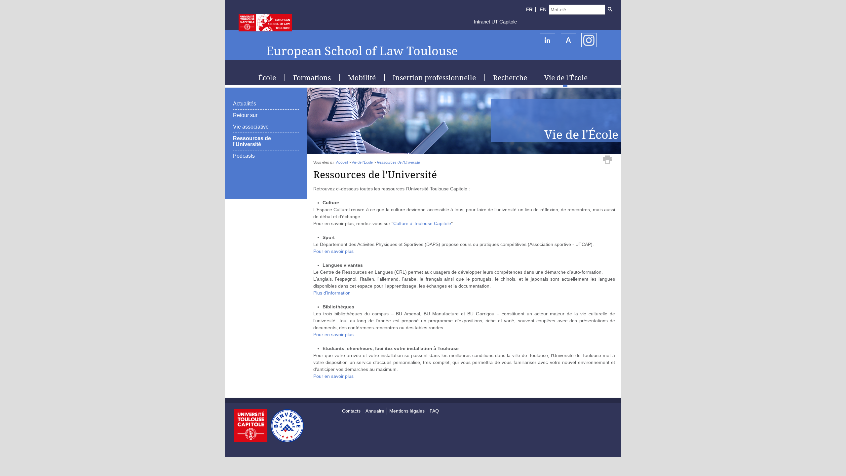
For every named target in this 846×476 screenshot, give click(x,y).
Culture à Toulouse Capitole (422, 223)
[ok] (609, 9)
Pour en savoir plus (333, 251)
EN (543, 9)
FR (529, 9)
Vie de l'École (362, 162)
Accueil (342, 162)
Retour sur (245, 115)
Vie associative (251, 127)
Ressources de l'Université (252, 141)
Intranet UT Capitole (495, 21)
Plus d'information (332, 293)
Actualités (244, 103)
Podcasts (244, 156)
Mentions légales (407, 411)
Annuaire (374, 411)
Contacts (351, 411)
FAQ (434, 411)
